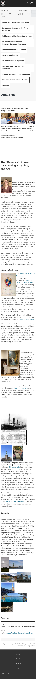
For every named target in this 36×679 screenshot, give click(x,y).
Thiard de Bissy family (26, 319)
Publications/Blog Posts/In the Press (17, 36)
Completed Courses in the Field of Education (16, 29)
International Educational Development (13, 67)
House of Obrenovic (21, 388)
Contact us (18, 663)
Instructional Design (10, 55)
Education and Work (20, 22)
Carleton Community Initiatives (15, 80)
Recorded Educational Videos (14, 50)
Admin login (6, 674)
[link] (6, 22)
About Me (6, 22)
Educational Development (13, 61)
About (18, 659)
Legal (18, 654)
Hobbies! (5, 85)
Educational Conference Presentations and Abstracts (14, 42)
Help (18, 668)
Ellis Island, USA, (14, 467)
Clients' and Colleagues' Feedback (16, 74)
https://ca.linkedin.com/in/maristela (19, 633)
